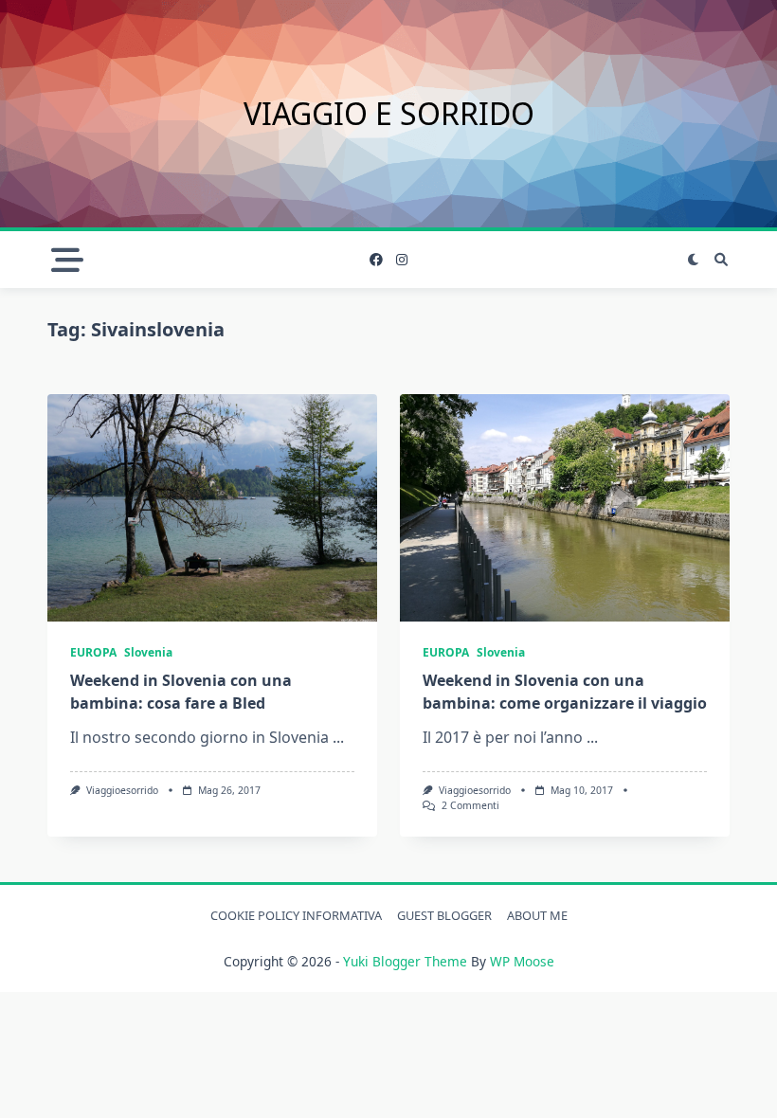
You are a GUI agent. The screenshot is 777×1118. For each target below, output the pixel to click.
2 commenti (470, 805)
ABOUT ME (537, 915)
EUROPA (93, 652)
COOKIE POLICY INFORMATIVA (296, 915)
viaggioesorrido (122, 790)
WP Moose (522, 961)
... (338, 737)
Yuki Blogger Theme (405, 961)
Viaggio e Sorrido (389, 113)
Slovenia (148, 652)
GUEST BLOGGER (444, 915)
